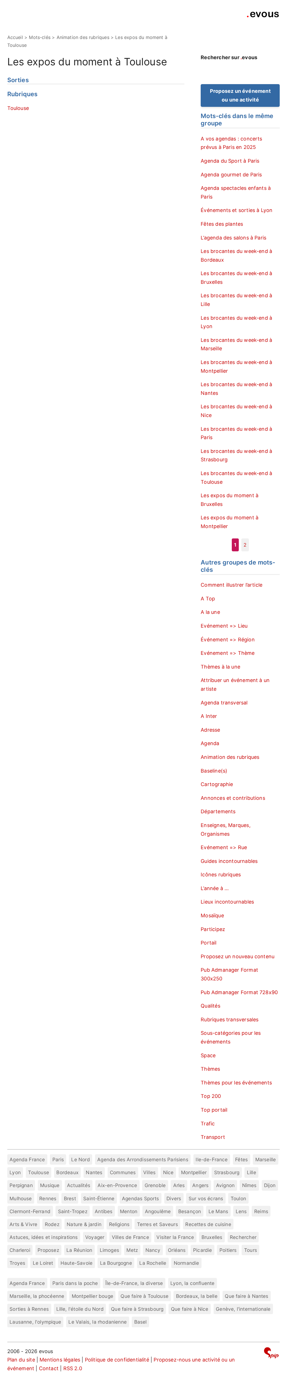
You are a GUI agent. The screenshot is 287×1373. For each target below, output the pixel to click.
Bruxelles (212, 1237)
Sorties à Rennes (29, 1309)
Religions (119, 1224)
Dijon (270, 1185)
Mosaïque (212, 915)
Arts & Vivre (23, 1224)
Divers (173, 1198)
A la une (210, 612)
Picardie (202, 1250)
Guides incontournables (229, 861)
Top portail (214, 1110)
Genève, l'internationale (243, 1309)
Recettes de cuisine (208, 1224)
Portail (208, 943)
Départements (218, 811)
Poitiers (228, 1250)
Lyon (15, 1172)
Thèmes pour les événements (236, 1083)
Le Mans (218, 1211)
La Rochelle (152, 1263)
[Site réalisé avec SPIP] (271, 1353)
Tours (250, 1250)
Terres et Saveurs (157, 1224)
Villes (149, 1172)
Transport (213, 1137)
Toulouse (18, 108)
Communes (123, 1172)
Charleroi (20, 1250)
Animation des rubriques (230, 757)
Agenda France (27, 1159)
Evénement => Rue (224, 847)
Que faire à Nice (190, 1309)
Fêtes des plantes (222, 224)
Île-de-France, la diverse (134, 1283)
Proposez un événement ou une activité (240, 95)
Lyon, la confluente (192, 1283)
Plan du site (21, 1360)
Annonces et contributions (233, 798)
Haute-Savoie (76, 1263)
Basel (140, 1322)
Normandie (186, 1263)
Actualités (78, 1185)
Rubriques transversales (229, 1019)
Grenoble (155, 1185)
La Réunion (79, 1250)
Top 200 (211, 1096)
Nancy (153, 1250)
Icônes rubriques (221, 874)
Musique (49, 1185)
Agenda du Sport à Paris (230, 161)
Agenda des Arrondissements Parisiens (142, 1159)
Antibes (103, 1211)
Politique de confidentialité (117, 1360)
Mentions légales (60, 1360)
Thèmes (210, 1069)
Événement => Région (227, 639)
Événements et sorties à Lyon (236, 210)
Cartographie (217, 784)
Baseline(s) (214, 771)
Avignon (225, 1185)
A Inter (209, 716)
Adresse (210, 730)
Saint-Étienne (98, 1198)
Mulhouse (21, 1198)
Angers (200, 1185)
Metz (132, 1250)
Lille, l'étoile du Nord (80, 1309)
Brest (70, 1198)
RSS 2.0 (72, 1368)
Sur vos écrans (206, 1198)
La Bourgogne (116, 1263)
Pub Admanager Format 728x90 (239, 992)
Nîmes (249, 1185)
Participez (213, 929)
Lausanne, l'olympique (35, 1322)
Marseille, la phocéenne (37, 1296)
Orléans (177, 1250)
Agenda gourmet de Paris (231, 175)
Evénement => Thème (227, 653)
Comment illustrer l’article (231, 585)
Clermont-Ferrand (30, 1211)
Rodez (52, 1224)
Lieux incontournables (227, 902)
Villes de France (130, 1237)
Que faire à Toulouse (144, 1296)
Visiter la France (175, 1237)
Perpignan (21, 1185)
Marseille (265, 1159)
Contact (49, 1368)
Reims (261, 1211)
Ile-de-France (212, 1159)
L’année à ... (215, 888)
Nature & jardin (84, 1224)
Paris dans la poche (75, 1283)
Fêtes (241, 1159)
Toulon (238, 1198)
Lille (251, 1172)
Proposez (48, 1250)
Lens (241, 1211)
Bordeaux (67, 1172)
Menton (128, 1211)
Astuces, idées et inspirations (44, 1237)
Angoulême (158, 1211)
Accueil (15, 37)
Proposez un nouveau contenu (237, 956)
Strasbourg (227, 1172)
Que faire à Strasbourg (137, 1309)
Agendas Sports (140, 1198)
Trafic (208, 1123)
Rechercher (243, 1237)
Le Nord (80, 1159)
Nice (168, 1172)
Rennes (47, 1198)
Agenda (210, 743)
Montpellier (194, 1172)
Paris (58, 1159)
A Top (208, 599)
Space (208, 1055)
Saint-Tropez (72, 1211)
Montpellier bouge (92, 1296)
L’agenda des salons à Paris (233, 238)
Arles (179, 1185)
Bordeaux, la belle (196, 1296)
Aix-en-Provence (117, 1185)
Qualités (210, 1006)
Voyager (94, 1237)
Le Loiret (43, 1263)
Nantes (94, 1172)
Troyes (17, 1263)
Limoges (109, 1250)
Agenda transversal (224, 703)
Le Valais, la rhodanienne (97, 1322)
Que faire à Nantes (246, 1296)
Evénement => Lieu (224, 626)
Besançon (189, 1211)
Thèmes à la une (220, 667)
